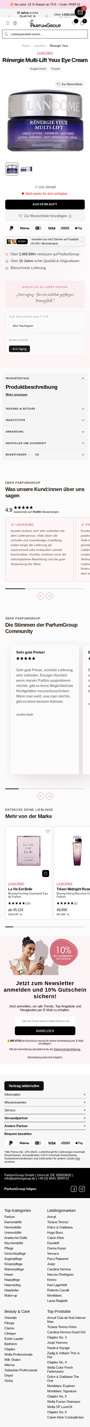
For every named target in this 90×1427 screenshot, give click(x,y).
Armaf (51, 1217)
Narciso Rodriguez (60, 1274)
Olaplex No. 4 (57, 1362)
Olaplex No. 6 (57, 1412)
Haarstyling (12, 1285)
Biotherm (10, 1344)
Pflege (8, 1248)
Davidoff (53, 1243)
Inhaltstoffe (15, 420)
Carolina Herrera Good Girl (66, 1332)
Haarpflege (12, 1280)
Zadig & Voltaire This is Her (63, 1355)
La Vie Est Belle (20, 889)
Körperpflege (13, 1264)
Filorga (9, 1323)
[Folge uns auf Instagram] (82, 1189)
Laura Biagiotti (57, 1300)
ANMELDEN (45, 1031)
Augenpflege (13, 1259)
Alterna (9, 1365)
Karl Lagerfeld (57, 1285)
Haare (8, 1274)
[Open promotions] (80, 12)
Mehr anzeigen (17, 394)
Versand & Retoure (20, 408)
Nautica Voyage (58, 1348)
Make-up (10, 1295)
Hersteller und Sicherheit (26, 443)
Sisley (8, 1380)
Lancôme (39, 45)
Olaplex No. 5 (57, 1396)
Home (25, 45)
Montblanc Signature (61, 1391)
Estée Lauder (13, 1339)
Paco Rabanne (57, 1259)
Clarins (9, 1328)
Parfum (9, 1217)
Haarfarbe (11, 1290)
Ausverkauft (45, 204)
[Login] (15, 23)
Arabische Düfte (15, 1238)
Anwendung (15, 431)
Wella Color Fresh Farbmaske (60, 1369)
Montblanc (54, 1295)
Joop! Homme (57, 1342)
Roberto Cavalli (58, 1290)
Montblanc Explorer (61, 1386)
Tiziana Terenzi (57, 1222)
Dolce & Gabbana (60, 1227)
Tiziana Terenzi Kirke (62, 1327)
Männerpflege (14, 1269)
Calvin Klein (55, 1238)
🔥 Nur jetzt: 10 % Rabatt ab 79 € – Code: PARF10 (45, 4)
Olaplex (9, 1349)
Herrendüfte (12, 1227)
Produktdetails (17, 378)
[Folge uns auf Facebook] (74, 1189)
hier (78, 1158)
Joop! (51, 1264)
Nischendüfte (13, 1243)
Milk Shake (12, 1359)
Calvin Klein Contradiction (65, 1417)
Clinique (10, 1333)
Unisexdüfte (12, 1232)
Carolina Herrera (59, 1269)
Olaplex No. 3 (57, 1337)
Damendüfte (13, 1222)
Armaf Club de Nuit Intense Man (66, 1319)
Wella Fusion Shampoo (63, 1401)
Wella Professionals (18, 1354)
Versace (53, 1253)
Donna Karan (56, 1248)
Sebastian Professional (20, 1370)
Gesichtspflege (15, 1253)
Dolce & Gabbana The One (63, 1378)
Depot (8, 1375)
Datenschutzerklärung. (67, 1049)
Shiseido (10, 1318)
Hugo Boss (55, 1232)
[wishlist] (74, 23)
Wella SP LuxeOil (59, 1407)
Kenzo (51, 1280)
